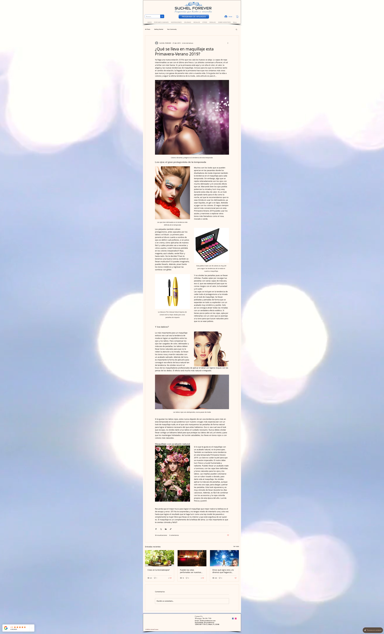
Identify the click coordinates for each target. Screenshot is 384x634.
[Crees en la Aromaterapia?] (159, 558)
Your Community (172, 29)
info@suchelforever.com (208, 621)
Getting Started (158, 29)
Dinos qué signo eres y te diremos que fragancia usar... (223, 571)
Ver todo (236, 546)
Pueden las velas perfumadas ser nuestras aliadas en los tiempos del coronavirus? (191, 571)
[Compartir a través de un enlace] (171, 529)
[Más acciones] (228, 43)
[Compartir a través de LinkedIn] (166, 529)
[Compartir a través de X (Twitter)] (161, 529)
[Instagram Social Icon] (235, 618)
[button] (237, 16)
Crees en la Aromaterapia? (159, 570)
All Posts (147, 29)
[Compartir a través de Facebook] (156, 529)
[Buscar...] (162, 16)
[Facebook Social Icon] (233, 618)
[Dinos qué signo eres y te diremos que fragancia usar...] (224, 558)
